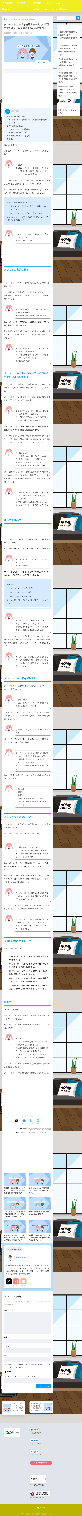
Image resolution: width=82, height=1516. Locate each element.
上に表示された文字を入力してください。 (20, 1377)
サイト (6, 1356)
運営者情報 (37, 3)
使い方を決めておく (15, 126)
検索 (78, 18)
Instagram (16, 1285)
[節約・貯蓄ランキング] (40, 1493)
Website (23, 1285)
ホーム (57, 3)
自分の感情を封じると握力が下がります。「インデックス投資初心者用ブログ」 (67, 50)
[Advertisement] (27, 90)
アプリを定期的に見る (16, 116)
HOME (42, 1507)
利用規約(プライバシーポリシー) (45, 9)
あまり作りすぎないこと (16, 132)
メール (8, 1346)
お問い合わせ (63, 9)
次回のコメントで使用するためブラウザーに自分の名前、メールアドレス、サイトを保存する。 (28, 1366)
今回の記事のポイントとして (18, 136)
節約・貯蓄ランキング (37, 1497)
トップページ (48, 3)
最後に (10, 139)
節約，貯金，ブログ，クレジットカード (36, 1132)
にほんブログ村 (35, 1433)
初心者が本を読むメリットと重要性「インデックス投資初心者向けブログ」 (67, 63)
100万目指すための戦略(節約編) (39, 1129)
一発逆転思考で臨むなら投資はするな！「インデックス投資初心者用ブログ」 (67, 36)
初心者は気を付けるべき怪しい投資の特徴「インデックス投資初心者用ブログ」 (67, 77)
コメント (8, 1310)
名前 (7, 1337)
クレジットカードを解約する (18, 129)
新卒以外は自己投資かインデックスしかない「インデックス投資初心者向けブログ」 (67, 91)
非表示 (15, 111)
